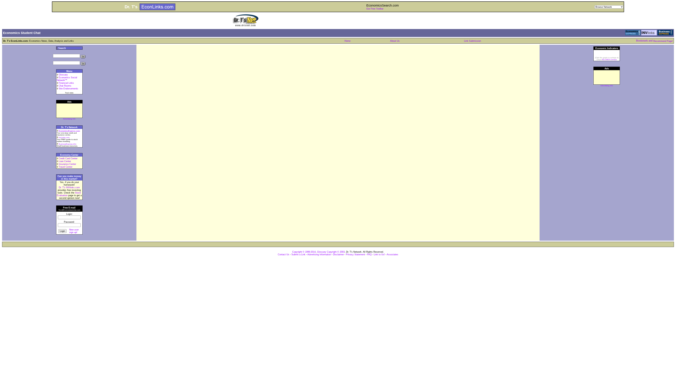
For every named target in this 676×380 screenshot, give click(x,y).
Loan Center (65, 161)
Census (614, 60)
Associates (392, 254)
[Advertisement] (606, 145)
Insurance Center (67, 164)
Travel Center (65, 167)
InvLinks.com (64, 137)
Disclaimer (338, 254)
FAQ (369, 254)
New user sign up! (74, 231)
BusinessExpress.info (67, 144)
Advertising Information (319, 254)
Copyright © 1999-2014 (304, 252)
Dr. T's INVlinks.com (69, 187)
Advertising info (69, 119)
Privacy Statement (355, 254)
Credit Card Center (68, 158)
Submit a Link (298, 254)
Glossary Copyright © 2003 (331, 252)
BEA (608, 60)
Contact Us (283, 254)
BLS (604, 60)
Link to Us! (379, 254)
